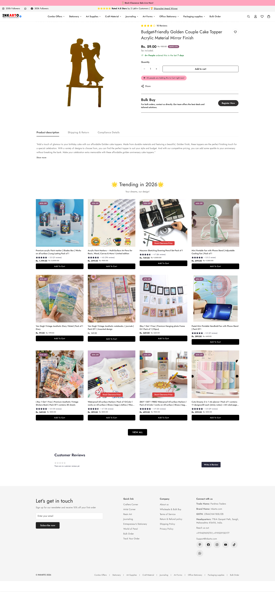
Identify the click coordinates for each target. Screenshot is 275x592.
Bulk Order (215, 16)
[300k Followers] (208, 544)
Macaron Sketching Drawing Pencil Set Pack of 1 (161, 250)
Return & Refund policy (171, 519)
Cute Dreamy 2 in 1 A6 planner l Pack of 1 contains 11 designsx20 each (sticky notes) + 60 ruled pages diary (215, 403)
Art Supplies (92, 16)
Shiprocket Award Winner (166, 8)
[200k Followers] (217, 544)
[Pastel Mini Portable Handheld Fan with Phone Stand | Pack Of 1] (215, 298)
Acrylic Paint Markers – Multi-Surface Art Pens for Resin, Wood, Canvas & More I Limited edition (110, 252)
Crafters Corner (130, 504)
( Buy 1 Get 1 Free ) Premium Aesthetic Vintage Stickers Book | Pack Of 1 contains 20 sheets (57, 403)
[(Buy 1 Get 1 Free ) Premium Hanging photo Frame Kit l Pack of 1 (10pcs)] (163, 298)
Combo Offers (55, 16)
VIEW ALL (137, 432)
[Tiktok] (234, 544)
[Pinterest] (199, 544)
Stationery (74, 16)
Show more (41, 157)
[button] (268, 16)
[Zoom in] (128, 30)
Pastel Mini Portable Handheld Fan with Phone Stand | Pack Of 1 (215, 327)
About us (164, 504)
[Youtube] (225, 544)
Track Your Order (131, 538)
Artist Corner (129, 509)
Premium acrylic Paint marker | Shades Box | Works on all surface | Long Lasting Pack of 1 (58, 252)
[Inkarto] (11, 16)
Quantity (145, 62)
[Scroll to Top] (269, 576)
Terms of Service (167, 514)
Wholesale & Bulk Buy (170, 509)
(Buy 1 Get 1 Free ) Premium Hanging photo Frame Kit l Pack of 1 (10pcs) (162, 327)
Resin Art (127, 514)
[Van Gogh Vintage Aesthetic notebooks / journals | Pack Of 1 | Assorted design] (111, 298)
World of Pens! (130, 528)
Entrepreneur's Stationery (135, 524)
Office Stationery (167, 16)
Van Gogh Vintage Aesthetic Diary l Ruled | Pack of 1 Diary (59, 327)
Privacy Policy (166, 528)
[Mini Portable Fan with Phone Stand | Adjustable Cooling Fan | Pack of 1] (215, 223)
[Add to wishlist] (235, 32)
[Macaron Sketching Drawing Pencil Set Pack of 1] (163, 223)
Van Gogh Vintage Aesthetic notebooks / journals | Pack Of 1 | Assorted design (111, 327)
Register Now (228, 103)
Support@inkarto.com (206, 538)
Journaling (131, 16)
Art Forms (148, 16)
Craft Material (112, 16)
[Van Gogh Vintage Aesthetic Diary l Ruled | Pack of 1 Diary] (60, 298)
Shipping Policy (167, 524)
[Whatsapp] (25, 8)
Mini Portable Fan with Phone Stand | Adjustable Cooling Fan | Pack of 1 (213, 252)
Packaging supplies (193, 16)
